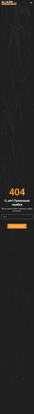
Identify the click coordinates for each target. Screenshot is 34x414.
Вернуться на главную (17, 226)
